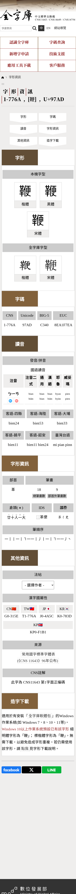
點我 (25, 749)
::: (1, 1)
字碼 (53, 117)
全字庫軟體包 (40, 716)
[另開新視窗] (11, 769)
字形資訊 (15, 77)
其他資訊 (23, 140)
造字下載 (53, 140)
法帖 (38, 575)
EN (48, 28)
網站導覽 (60, 28)
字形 (23, 117)
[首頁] (37, 15)
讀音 (23, 128)
